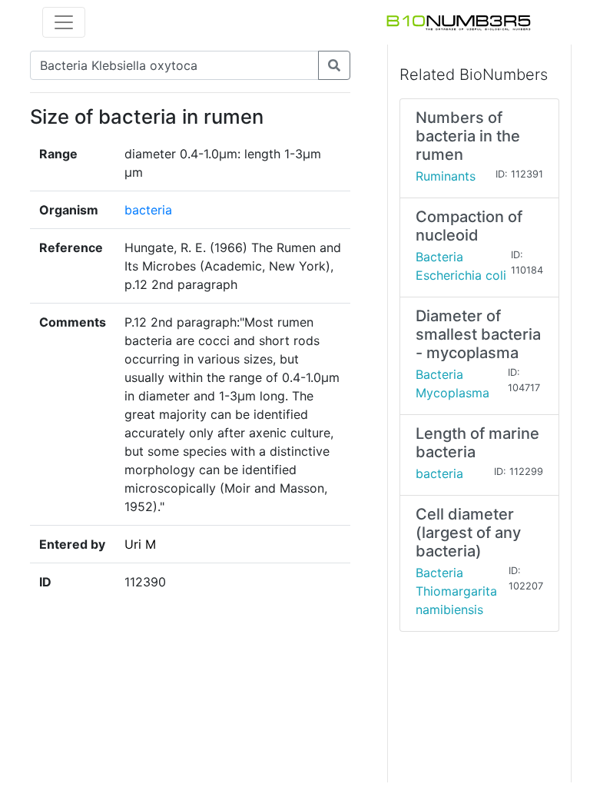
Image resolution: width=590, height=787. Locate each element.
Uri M (140, 544)
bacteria (148, 210)
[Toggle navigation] (63, 22)
